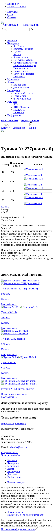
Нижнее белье (20, 71)
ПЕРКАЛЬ (19, 109)
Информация (14, 115)
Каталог (5, 127)
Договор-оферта (15, 512)
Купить (5, 206)
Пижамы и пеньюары (24, 65)
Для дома (12, 101)
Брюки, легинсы (22, 57)
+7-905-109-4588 (9, 25)
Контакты (12, 11)
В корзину (20, 423)
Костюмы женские (23, 49)
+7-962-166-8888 (29, 25)
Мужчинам (13, 79)
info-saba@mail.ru (18, 447)
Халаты (17, 54)
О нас (10, 14)
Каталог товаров (16, 482)
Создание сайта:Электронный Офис (11, 453)
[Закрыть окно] (36, 529)
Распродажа (13, 90)
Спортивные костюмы (25, 62)
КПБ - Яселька (21, 107)
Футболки (18, 46)
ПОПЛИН (18, 112)
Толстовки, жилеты (23, 73)
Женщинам (13, 43)
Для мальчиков (21, 87)
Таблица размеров (16, 6)
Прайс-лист (13, 3)
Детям (10, 82)
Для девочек (19, 85)
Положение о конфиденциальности (25, 515)
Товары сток (19, 96)
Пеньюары (19, 76)
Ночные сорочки (22, 68)
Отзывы (11, 17)
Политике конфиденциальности (18, 529)
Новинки (12, 40)
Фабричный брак (22, 98)
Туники (17, 51)
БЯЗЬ (16, 104)
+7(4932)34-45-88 (30, 120)
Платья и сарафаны (23, 60)
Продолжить (7, 423)
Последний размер (23, 93)
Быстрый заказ (8, 304)
